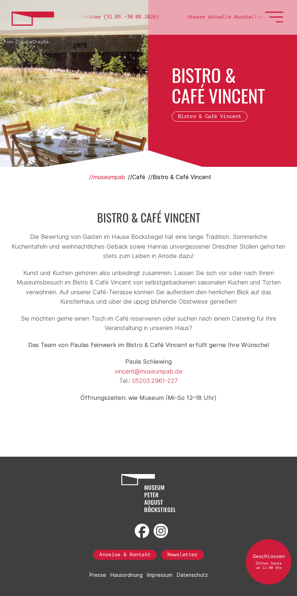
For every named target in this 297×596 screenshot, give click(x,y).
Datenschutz (192, 575)
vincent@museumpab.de (148, 371)
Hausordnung (126, 575)
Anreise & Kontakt (125, 554)
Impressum (159, 575)
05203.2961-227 (155, 380)
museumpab (109, 177)
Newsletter (182, 554)
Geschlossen (269, 562)
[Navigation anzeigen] (275, 21)
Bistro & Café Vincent (209, 116)
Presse (97, 575)
